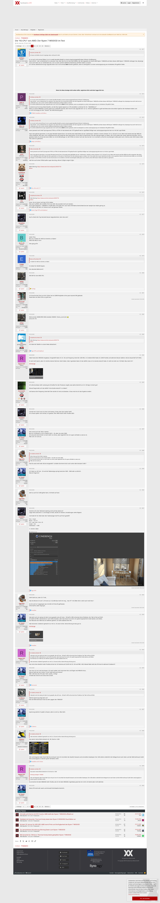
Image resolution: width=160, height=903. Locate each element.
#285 (143, 382)
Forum (16, 30)
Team (18, 859)
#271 (143, 49)
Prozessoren (36, 815)
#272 (143, 94)
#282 (143, 314)
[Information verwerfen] (143, 34)
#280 (143, 273)
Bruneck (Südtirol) (23, 249)
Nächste (47, 46)
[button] (59, 3)
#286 (143, 409)
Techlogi (139, 831)
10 (32, 46)
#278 (143, 234)
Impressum (20, 851)
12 (37, 46)
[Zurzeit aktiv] (21, 241)
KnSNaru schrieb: (34, 97)
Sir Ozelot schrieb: (34, 453)
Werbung (19, 862)
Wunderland (24, 307)
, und (38, 113)
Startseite (140, 873)
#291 (143, 508)
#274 (143, 145)
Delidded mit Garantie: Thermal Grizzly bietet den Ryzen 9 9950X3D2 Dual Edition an (48, 819)
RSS (63, 867)
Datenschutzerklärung (133, 894)
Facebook (64, 852)
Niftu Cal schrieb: (34, 149)
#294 (143, 649)
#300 (143, 785)
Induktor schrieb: (34, 769)
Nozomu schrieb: (34, 52)
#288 (143, 450)
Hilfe (136, 873)
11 (34, 46)
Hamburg (25, 160)
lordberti (139, 836)
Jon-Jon (139, 820)
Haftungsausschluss (22, 854)
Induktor (139, 825)
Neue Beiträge (24, 30)
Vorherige (19, 46)
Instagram (65, 863)
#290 (143, 490)
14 (42, 46)
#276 (143, 192)
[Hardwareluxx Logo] (23, 3)
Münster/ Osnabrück (22, 746)
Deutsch (29, 873)
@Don (30, 168)
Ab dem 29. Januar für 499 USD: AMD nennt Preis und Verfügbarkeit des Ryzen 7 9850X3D (50, 824)
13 (39, 46)
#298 (143, 730)
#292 (143, 594)
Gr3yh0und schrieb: (35, 195)
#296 (143, 689)
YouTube (64, 856)
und (36, 141)
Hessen (25, 443)
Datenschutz (20, 852)
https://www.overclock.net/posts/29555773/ (49, 166)
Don (140, 815)
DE (26, 465)
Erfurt (26, 108)
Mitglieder (33, 30)
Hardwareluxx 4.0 (20, 873)
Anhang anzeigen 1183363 (36, 774)
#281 (143, 293)
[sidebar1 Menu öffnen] (143, 2)
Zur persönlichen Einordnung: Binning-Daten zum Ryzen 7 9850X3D (42, 830)
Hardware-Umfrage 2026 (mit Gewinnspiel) (46, 34)
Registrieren (41, 30)
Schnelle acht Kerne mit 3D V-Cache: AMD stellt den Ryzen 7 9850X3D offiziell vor (46, 814)
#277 (143, 214)
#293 (143, 614)
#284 (143, 355)
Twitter (64, 860)
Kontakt (19, 857)
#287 (143, 429)
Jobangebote (20, 860)
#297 (143, 709)
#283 (143, 334)
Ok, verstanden (145, 898)
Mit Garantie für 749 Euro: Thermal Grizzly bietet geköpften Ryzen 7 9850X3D (45, 835)
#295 (143, 668)
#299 (143, 765)
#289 (143, 468)
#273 (143, 117)
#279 (143, 255)
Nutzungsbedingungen (120, 873)
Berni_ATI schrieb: (34, 259)
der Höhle (25, 185)
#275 (143, 164)
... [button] (25, 46)
